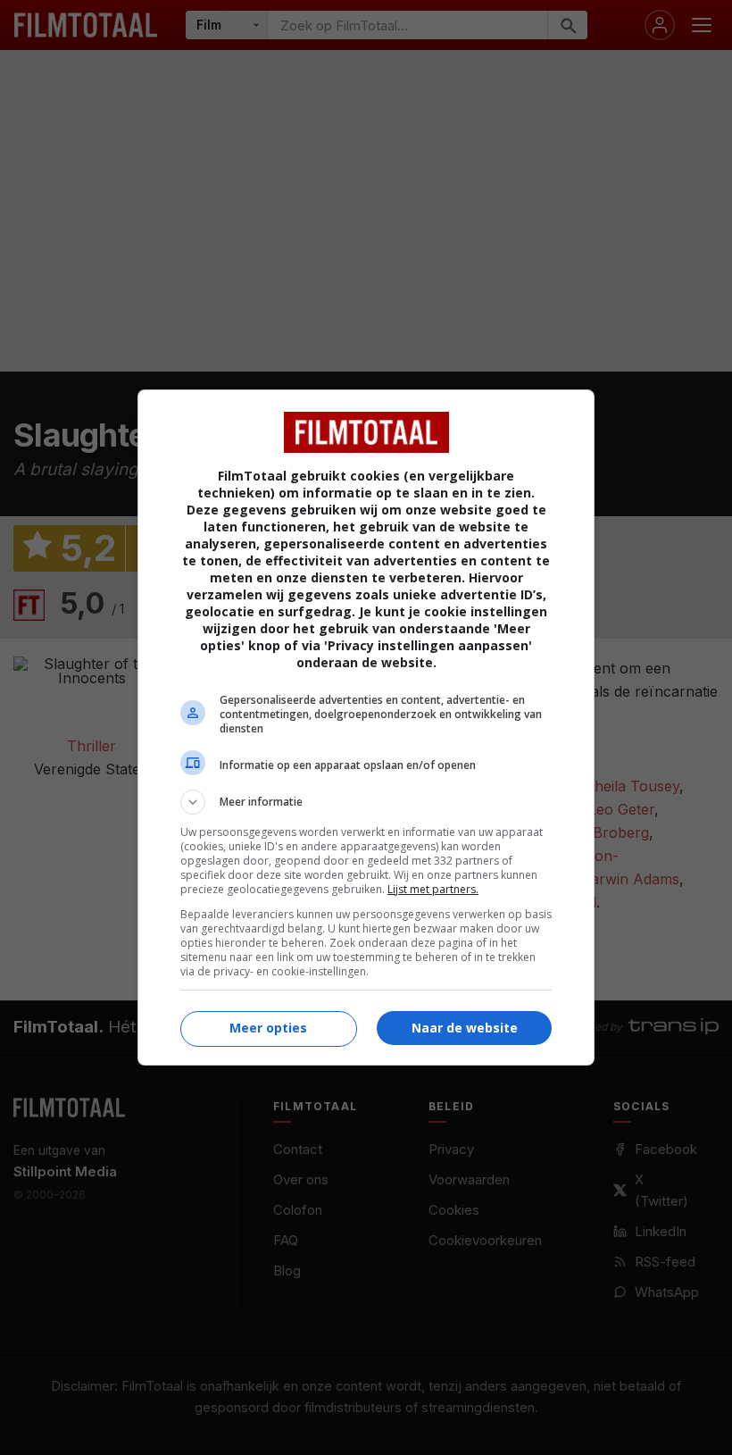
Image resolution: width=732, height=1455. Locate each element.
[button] (366, 802)
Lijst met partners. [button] (432, 889)
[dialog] (366, 727)
